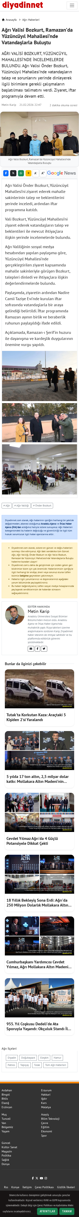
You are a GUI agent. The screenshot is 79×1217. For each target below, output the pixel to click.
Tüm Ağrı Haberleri (55, 1065)
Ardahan (7, 1090)
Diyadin (12, 1057)
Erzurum (46, 1090)
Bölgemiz (7, 1127)
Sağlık (5, 1160)
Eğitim (45, 1127)
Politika (6, 1155)
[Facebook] (37, 649)
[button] (28, 173)
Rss (6, 1187)
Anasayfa (11, 20)
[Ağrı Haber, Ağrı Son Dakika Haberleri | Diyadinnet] (22, 4)
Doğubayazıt (28, 1057)
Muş (4, 1114)
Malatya (46, 1107)
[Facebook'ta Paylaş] (6, 173)
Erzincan (7, 1107)
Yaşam (5, 1131)
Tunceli (6, 1119)
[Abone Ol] (61, 173)
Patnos (11, 1065)
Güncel (6, 1143)
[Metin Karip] (15, 614)
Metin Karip (9, 105)
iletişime (24, 575)
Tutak (37, 1065)
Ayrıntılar (47, 1211)
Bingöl (6, 1094)
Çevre (44, 1123)
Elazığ (5, 1103)
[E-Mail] (31, 649)
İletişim (27, 1187)
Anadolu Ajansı (48, 523)
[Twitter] (44, 649)
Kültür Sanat (9, 1147)
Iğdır (44, 1098)
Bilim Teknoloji (50, 1119)
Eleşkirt (44, 1057)
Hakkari (45, 1094)
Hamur (57, 1057)
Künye (15, 1187)
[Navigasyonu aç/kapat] (72, 5)
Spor (44, 1135)
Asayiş (45, 1114)
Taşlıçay (24, 1065)
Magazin (7, 1151)
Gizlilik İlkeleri (66, 1187)
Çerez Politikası (44, 1187)
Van (4, 1123)
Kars (44, 1103)
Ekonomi (46, 1131)
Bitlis (5, 1098)
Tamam (67, 1211)
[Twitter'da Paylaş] (13, 173)
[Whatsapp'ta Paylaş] (21, 173)
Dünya (6, 1164)
